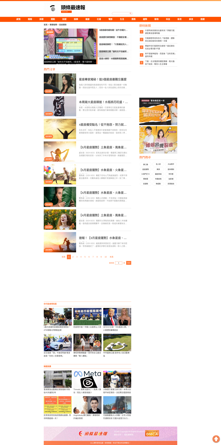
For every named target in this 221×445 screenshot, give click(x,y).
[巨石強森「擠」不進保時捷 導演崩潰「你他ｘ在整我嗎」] (58, 342)
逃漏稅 (145, 184)
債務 (133, 19)
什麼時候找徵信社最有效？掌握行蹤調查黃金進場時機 (159, 31)
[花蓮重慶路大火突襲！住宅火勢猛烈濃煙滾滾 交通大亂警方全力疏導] (117, 405)
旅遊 (41, 19)
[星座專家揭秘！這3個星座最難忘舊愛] (60, 83)
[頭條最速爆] (66, 8)
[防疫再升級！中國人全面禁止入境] (87, 316)
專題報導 (53, 25)
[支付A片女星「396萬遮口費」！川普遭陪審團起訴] (117, 316)
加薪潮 (171, 179)
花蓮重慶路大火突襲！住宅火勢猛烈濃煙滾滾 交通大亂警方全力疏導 (117, 418)
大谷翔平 (171, 164)
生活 (122, 19)
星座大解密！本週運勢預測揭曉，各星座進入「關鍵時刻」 (70, 62)
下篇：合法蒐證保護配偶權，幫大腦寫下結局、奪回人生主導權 (159, 62)
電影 (110, 19)
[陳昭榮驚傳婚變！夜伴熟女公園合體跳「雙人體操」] (87, 342)
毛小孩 (158, 164)
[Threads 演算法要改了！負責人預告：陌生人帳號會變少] (87, 379)
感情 (18, 19)
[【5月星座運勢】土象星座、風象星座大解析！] (60, 151)
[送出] (130, 13)
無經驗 (158, 184)
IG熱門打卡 (145, 174)
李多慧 (171, 174)
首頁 (45, 25)
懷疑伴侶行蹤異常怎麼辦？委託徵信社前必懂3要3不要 (159, 47)
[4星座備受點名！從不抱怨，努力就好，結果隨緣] (60, 129)
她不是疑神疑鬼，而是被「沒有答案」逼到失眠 (160, 55)
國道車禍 (158, 174)
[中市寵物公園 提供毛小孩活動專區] (117, 342)
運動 (53, 19)
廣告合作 (117, 435)
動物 (156, 19)
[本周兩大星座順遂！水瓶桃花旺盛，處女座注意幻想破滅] (60, 106)
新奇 (179, 19)
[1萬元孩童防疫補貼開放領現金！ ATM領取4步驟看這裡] (58, 316)
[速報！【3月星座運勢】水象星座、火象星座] (60, 242)
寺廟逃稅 (158, 179)
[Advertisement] (87, 283)
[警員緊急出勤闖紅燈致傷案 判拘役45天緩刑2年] (58, 379)
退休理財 (171, 169)
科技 (168, 19)
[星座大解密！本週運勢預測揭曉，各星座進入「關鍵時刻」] (70, 46)
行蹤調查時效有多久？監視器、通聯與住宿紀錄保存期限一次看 (159, 39)
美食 (191, 19)
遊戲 (203, 19)
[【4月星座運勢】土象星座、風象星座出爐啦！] (60, 219)
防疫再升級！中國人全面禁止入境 (87, 327)
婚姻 (30, 19)
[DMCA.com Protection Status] (152, 433)
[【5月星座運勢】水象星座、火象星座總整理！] (60, 174)
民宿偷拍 (171, 184)
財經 (64, 19)
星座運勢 (63, 25)
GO (128, 263)
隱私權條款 (128, 435)
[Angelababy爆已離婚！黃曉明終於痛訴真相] (87, 405)
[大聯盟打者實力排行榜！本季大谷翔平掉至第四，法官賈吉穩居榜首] (117, 379)
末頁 (111, 257)
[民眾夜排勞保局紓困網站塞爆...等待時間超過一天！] (58, 405)
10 (106, 257)
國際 (145, 19)
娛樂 (76, 19)
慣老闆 (145, 179)
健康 (87, 19)
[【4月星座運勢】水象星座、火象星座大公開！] (60, 197)
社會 (99, 19)
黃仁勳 (145, 164)
